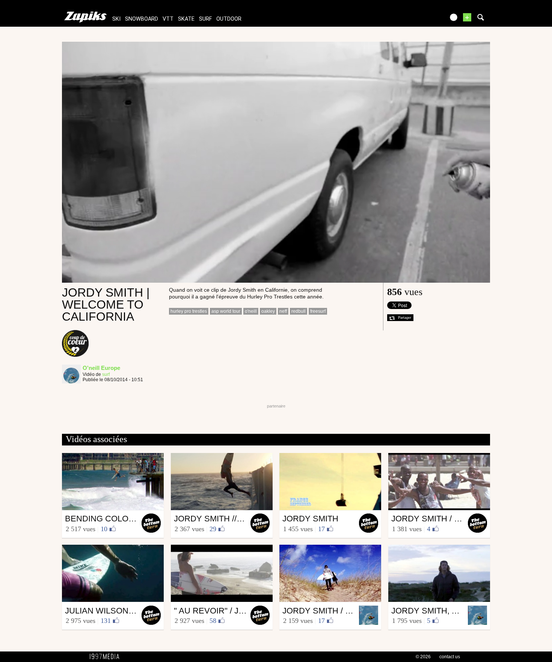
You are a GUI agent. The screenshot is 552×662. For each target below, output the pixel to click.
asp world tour (225, 311)
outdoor (228, 19)
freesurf (318, 311)
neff (283, 311)
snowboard (141, 19)
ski (116, 19)
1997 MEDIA (106, 656)
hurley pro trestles (188, 311)
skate (186, 19)
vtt (168, 19)
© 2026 (423, 656)
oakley (268, 311)
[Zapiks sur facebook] (423, 20)
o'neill (251, 311)
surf (205, 19)
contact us (449, 656)
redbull (298, 311)
